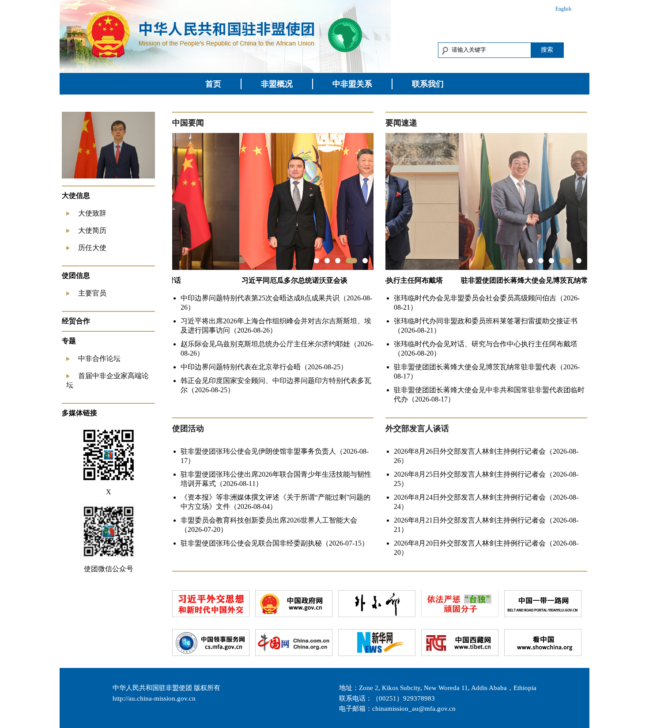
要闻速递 (401, 122)
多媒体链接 (79, 413)
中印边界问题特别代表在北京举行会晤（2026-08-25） (264, 367)
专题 (69, 341)
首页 (213, 84)
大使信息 (76, 195)
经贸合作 (76, 321)
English (563, 8)
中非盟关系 (352, 84)
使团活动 (188, 428)
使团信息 (76, 275)
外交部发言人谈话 (417, 428)
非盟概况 (277, 84)
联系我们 (428, 84)
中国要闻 (188, 122)
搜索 (547, 49)
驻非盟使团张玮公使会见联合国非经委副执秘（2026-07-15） (275, 543)
